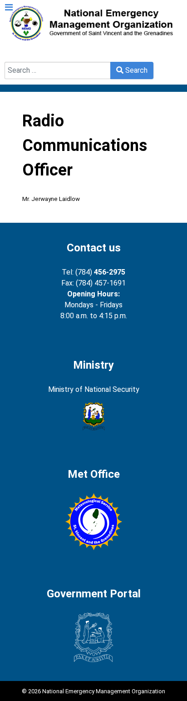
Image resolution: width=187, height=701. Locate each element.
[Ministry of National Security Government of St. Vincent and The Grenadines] (93, 416)
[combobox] (58, 70)
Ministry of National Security (93, 389)
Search (16, 56)
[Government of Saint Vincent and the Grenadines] (93, 637)
